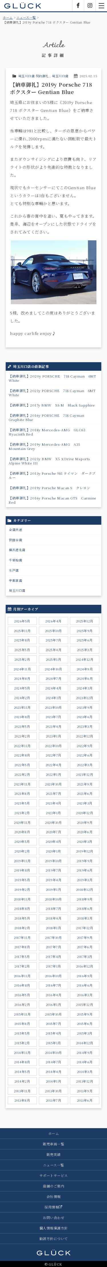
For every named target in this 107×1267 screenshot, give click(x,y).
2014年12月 (84, 1043)
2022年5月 (22, 764)
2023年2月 (22, 736)
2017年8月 (22, 947)
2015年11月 (22, 1014)
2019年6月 (85, 870)
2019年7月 (53, 870)
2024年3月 (85, 688)
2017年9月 (85, 937)
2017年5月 (22, 956)
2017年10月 (53, 937)
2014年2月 (22, 1081)
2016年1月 (53, 1004)
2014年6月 (85, 1062)
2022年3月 (85, 764)
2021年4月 (53, 803)
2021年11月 (22, 784)
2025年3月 (85, 649)
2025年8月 (22, 640)
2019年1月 (53, 889)
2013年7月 (53, 1100)
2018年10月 (53, 899)
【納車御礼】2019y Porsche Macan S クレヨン (49, 487)
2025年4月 (54, 649)
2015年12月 (84, 1004)
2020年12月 (84, 812)
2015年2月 (22, 1043)
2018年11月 (22, 899)
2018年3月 (85, 918)
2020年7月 (53, 832)
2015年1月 (53, 1043)
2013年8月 (22, 1100)
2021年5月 (22, 803)
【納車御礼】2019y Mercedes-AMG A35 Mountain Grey (46, 446)
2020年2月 (22, 851)
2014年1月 (53, 1081)
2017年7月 (53, 947)
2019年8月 (22, 870)
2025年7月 (53, 640)
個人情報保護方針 (53, 1228)
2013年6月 (85, 1100)
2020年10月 (53, 822)
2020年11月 (22, 822)
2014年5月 (22, 1071)
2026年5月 (22, 621)
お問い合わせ (53, 1217)
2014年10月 (53, 1052)
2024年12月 (84, 659)
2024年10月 (53, 669)
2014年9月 (85, 1052)
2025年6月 (85, 640)
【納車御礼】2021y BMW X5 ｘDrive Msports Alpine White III (51, 460)
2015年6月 (85, 1023)
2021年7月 (53, 793)
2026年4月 (53, 621)
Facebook (78, 5)
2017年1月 (53, 966)
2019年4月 (54, 880)
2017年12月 (84, 928)
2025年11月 (22, 630)
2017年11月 (22, 937)
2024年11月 (22, 669)
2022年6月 (85, 755)
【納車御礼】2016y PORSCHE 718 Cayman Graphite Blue (48, 417)
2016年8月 (22, 985)
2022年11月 (22, 745)
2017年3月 (84, 956)
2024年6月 (85, 678)
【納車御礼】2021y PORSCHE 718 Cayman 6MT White (54, 392)
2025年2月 (22, 659)
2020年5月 (22, 841)
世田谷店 (15, 539)
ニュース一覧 (26, 17)
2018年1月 (53, 928)
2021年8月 (22, 793)
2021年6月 (85, 793)
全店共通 (15, 529)
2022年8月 (22, 755)
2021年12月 (84, 774)
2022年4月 (54, 764)
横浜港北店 (17, 549)
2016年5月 (22, 995)
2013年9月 (85, 1091)
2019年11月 (22, 860)
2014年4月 (54, 1071)
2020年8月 (22, 832)
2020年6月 (85, 832)
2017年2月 (22, 966)
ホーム (8, 17)
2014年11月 (22, 1052)
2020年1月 (53, 851)
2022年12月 (84, 736)
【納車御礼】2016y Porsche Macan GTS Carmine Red (52, 500)
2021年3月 (84, 803)
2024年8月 (22, 678)
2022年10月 (53, 745)
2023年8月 (22, 716)
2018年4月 (54, 918)
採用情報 (52, 1207)
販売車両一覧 (53, 1143)
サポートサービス (53, 1175)
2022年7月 (53, 755)
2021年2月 (22, 812)
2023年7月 (53, 716)
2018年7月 (53, 908)
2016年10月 (53, 976)
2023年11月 (22, 707)
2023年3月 (85, 726)
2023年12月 (84, 697)
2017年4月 (53, 956)
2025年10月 (53, 630)
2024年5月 (22, 688)
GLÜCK (23, 5)
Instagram (90, 5)
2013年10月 (53, 1091)
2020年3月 (84, 841)
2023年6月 (85, 716)
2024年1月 (53, 697)
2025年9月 (85, 630)
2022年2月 (22, 774)
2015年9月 (85, 1014)
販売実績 (54, 1154)
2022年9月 (85, 745)
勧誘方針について (53, 1238)
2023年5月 (22, 726)
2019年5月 (22, 880)
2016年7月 (53, 985)
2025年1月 (53, 659)
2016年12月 (84, 966)
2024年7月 (54, 678)
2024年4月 (53, 688)
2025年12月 (84, 621)
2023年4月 (54, 726)
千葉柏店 (15, 560)
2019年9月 (85, 860)
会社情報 (54, 1196)
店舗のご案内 (53, 1185)
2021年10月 (53, 784)
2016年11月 (22, 976)
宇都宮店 (15, 580)
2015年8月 (22, 1023)
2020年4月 (53, 841)
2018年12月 (84, 889)
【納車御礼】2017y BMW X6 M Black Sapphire (52, 405)
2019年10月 (53, 860)
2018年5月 (22, 918)
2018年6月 (85, 908)
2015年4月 (53, 1033)
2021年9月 (85, 784)
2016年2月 (22, 1004)
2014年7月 (53, 1062)
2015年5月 (22, 1033)
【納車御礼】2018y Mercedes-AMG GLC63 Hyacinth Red (49, 431)
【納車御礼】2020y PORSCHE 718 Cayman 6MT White (54, 378)
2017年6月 (85, 947)
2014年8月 (22, 1062)
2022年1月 (53, 774)
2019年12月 (84, 851)
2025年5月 (22, 649)
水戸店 (14, 570)
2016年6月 (85, 985)
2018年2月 (22, 928)
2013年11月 (22, 1091)
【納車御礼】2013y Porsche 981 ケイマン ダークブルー (52, 475)
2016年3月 (85, 995)
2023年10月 (53, 707)
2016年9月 (85, 976)
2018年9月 (85, 899)
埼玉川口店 (60, 76)
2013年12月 (84, 1081)
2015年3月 (84, 1033)
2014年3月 (85, 1071)
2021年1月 (53, 812)
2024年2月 (22, 697)
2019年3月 (85, 880)
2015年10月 (53, 1014)
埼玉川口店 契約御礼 (33, 76)
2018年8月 (22, 908)
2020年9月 (85, 822)
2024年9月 (85, 669)
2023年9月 (85, 707)
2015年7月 (53, 1023)
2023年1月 (53, 736)
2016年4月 (54, 995)
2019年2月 (22, 889)
